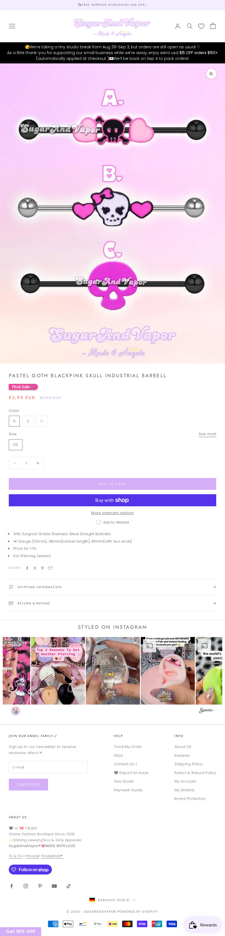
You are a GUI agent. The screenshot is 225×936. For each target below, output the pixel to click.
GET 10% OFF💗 (112, 505)
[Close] (155, 412)
